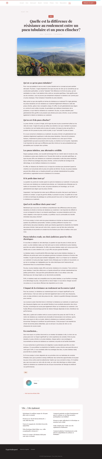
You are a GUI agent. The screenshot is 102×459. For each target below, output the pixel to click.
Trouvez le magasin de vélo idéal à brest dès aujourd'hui (35, 424)
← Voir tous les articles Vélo (31, 393)
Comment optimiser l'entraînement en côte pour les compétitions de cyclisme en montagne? (65, 432)
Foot (57, 2)
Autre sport (33, 2)
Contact (33, 449)
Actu (27, 2)
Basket (40, 2)
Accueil (22, 2)
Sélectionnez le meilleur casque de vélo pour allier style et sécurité (35, 414)
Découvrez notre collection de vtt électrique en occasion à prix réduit (66, 421)
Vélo (69, 2)
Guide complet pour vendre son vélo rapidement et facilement (63, 426)
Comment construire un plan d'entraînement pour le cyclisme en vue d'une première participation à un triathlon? (65, 415)
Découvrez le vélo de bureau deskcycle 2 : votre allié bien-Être (34, 419)
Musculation (63, 2)
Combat (46, 2)
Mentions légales (24, 449)
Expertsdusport (12, 449)
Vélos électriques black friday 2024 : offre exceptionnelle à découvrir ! (34, 430)
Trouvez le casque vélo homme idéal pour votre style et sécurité (34, 435)
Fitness (52, 2)
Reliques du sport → (89, 2)
